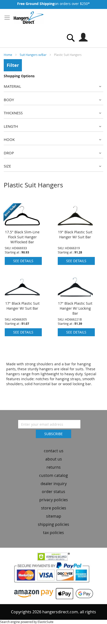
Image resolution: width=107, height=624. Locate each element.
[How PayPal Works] (53, 574)
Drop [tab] (9, 152)
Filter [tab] (13, 65)
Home (8, 55)
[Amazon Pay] (33, 593)
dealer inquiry (54, 483)
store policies (53, 508)
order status (53, 491)
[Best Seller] (22, 225)
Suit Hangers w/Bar (33, 55)
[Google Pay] (83, 593)
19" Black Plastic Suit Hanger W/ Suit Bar (75, 234)
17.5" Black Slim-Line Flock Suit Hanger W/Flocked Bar (22, 237)
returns (54, 467)
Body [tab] (9, 99)
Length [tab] (11, 126)
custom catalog (53, 475)
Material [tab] (12, 86)
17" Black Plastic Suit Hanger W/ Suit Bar (22, 306)
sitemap (53, 516)
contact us (53, 451)
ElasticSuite (46, 622)
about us (53, 459)
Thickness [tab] (13, 112)
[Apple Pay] (63, 593)
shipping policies (53, 524)
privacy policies (53, 499)
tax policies (53, 532)
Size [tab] (7, 166)
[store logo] (29, 17)
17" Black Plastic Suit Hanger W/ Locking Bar (75, 308)
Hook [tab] (9, 139)
